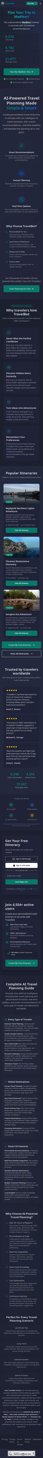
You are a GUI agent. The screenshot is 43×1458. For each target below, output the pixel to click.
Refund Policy (28, 1440)
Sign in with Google (23, 859)
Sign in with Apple (23, 865)
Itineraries (37, 1439)
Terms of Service (20, 1442)
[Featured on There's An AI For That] (21, 1453)
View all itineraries (19, 653)
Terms (27, 889)
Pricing (5, 1439)
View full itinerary (21, 530)
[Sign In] (40, 3)
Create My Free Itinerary (19, 645)
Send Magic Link (21, 882)
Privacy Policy (12, 1440)
